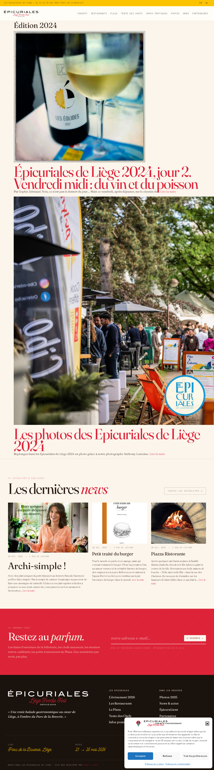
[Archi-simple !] (48, 527)
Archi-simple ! (37, 565)
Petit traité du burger (112, 554)
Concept (83, 13)
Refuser (167, 755)
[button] (207, 723)
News (186, 13)
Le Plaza (115, 710)
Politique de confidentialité (177, 764)
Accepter (140, 755)
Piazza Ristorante (168, 554)
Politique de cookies (154, 764)
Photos (175, 13)
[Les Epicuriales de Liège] (21, 13)
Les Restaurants (120, 703)
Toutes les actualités (185, 491)
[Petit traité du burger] (119, 522)
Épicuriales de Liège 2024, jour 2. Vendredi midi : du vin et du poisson (106, 177)
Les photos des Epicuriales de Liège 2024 (107, 440)
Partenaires (200, 13)
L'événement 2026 (122, 697)
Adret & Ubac (90, 765)
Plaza (114, 13)
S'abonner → (195, 638)
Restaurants (99, 13)
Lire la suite (168, 191)
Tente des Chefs (132, 13)
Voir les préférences (195, 755)
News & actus (169, 703)
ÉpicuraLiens (168, 710)
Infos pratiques (157, 13)
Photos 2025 (168, 697)
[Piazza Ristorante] (178, 522)
